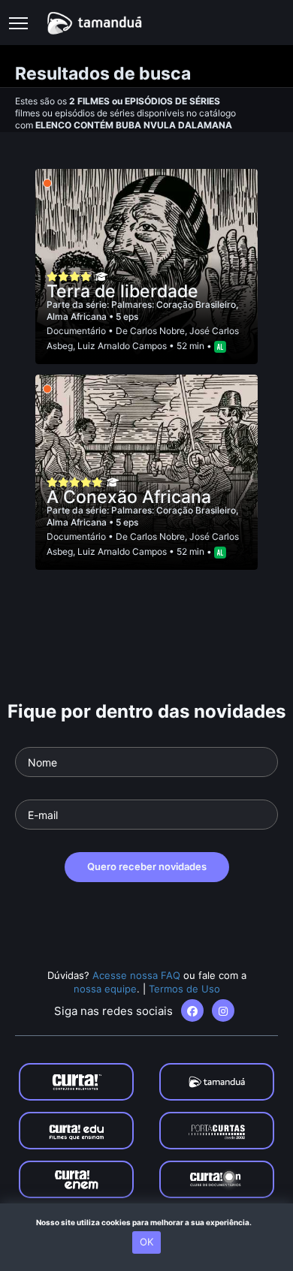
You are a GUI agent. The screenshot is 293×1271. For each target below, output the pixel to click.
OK (146, 1242)
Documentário (76, 330)
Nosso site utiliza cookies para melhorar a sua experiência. (147, 1222)
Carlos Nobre (157, 330)
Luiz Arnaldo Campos (122, 345)
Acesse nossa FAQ (136, 975)
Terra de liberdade (122, 291)
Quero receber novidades (147, 866)
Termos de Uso (184, 989)
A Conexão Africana (129, 496)
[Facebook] (192, 1010)
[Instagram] (223, 1010)
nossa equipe (105, 989)
